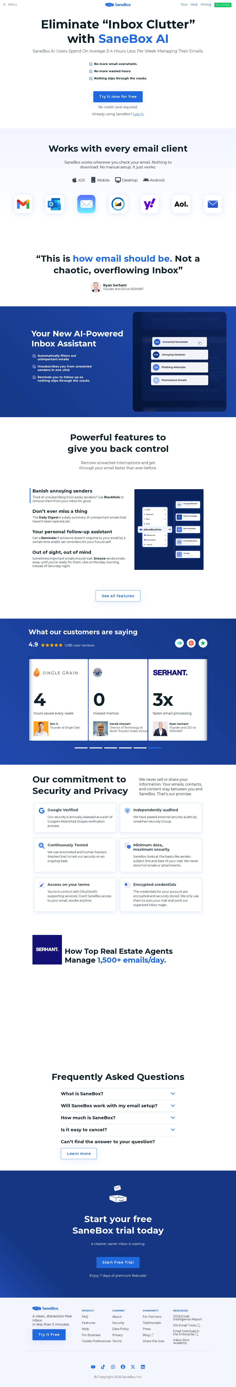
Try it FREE (223, 5)
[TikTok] (103, 1370)
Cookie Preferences (96, 1341)
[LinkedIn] (143, 1370)
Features (88, 1322)
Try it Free (49, 1334)
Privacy (117, 1335)
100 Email (185, 1325)
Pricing (206, 4)
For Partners (152, 1316)
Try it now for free (118, 96)
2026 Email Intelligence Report (187, 1318)
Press (147, 1329)
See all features (118, 596)
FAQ (85, 1316)
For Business (91, 1335)
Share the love (153, 1341)
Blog (146, 1335)
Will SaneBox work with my (109, 1105)
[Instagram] (113, 1370)
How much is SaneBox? (88, 1117)
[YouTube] (93, 1370)
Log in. (138, 114)
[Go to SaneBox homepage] (118, 4)
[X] (133, 1370)
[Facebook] (123, 1370)
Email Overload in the (186, 1333)
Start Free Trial (118, 1262)
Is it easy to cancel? (84, 1129)
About (117, 1316)
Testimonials (152, 1322)
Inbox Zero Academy (181, 1342)
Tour (184, 4)
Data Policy (120, 1329)
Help (194, 4)
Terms (117, 1341)
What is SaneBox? (82, 1093)
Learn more (79, 1153)
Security (118, 1322)
